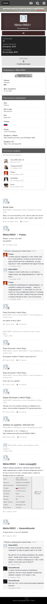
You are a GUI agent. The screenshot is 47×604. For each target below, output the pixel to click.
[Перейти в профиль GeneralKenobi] (5, 568)
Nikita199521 (9, 234)
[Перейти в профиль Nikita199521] (5, 201)
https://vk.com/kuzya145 (12, 144)
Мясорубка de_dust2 (34, 427)
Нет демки (37, 493)
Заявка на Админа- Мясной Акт (18, 424)
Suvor (12, 184)
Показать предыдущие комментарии (20, 251)
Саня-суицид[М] (27, 464)
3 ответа (25, 221)
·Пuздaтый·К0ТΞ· (16, 166)
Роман (12, 172)
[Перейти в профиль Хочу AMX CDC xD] (6, 161)
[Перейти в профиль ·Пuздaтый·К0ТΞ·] (6, 167)
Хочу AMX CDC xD (17, 160)
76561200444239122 (22, 485)
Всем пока (8, 207)
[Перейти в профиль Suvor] (6, 186)
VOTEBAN (14, 178)
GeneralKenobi (27, 528)
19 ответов (22, 324)
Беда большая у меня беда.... (15, 312)
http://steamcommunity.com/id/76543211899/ (19, 137)
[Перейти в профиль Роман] (6, 173)
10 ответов (23, 437)
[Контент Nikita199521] (23, 33)
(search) (19, 507)
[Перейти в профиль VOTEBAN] (6, 179)
